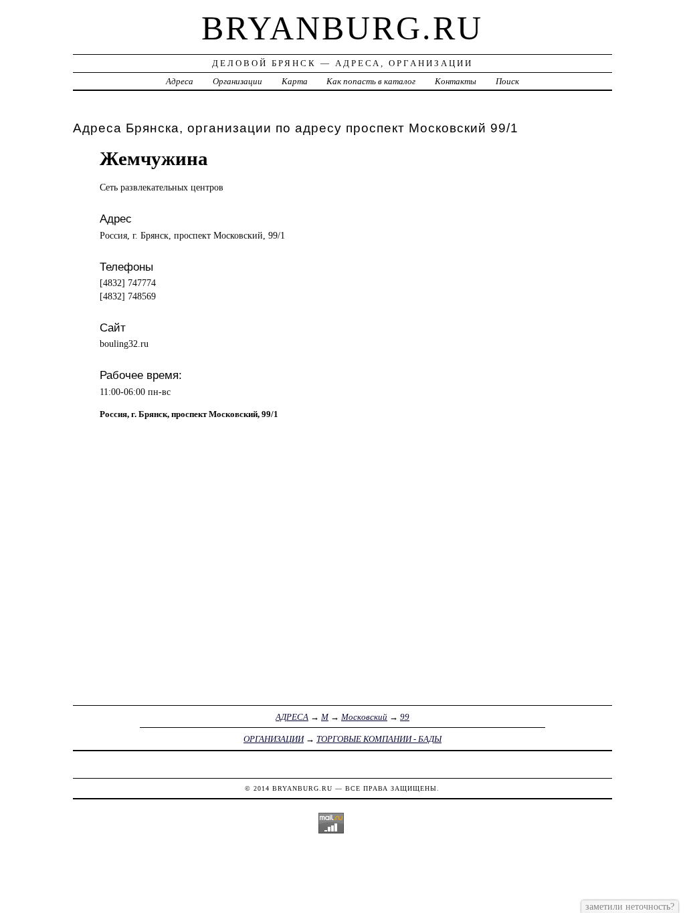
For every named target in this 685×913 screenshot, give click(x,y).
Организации (237, 81)
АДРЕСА (292, 717)
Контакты (455, 81)
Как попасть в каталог (370, 81)
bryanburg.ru (342, 28)
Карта (295, 81)
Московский (364, 717)
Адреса (179, 81)
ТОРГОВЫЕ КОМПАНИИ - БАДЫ (379, 739)
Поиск (507, 81)
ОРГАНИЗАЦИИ (273, 739)
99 (404, 717)
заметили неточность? (629, 906)
